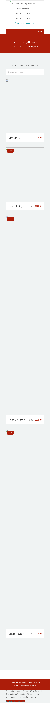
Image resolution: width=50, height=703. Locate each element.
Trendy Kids (16, 633)
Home (14, 47)
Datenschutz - (20, 23)
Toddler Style (16, 419)
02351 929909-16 (23, 13)
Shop (22, 47)
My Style (14, 137)
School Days (16, 206)
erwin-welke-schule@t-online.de (23, 4)
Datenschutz (19, 701)
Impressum (30, 23)
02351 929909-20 (23, 18)
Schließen (10, 701)
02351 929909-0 (23, 8)
